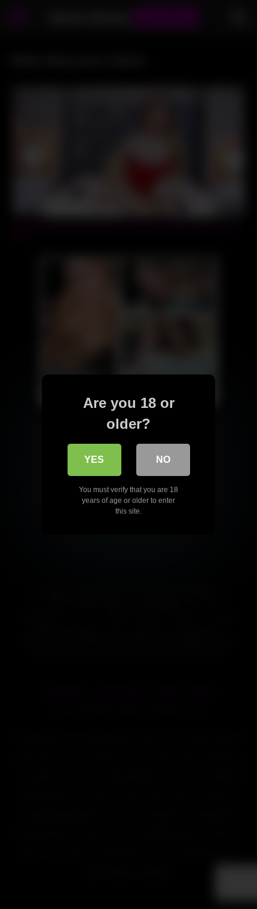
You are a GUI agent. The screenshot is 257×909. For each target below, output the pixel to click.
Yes (94, 459)
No (163, 459)
